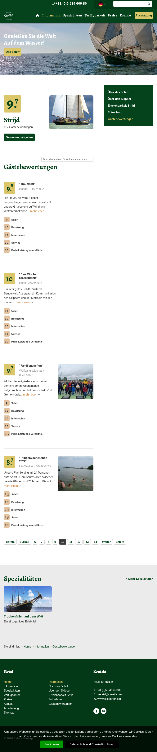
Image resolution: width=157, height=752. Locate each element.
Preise (112, 15)
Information (51, 15)
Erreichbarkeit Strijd (121, 105)
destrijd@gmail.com (109, 694)
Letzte (120, 541)
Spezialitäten (72, 15)
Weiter (106, 541)
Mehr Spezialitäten (140, 578)
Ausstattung (143, 15)
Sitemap (9, 712)
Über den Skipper (119, 98)
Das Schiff (13, 51)
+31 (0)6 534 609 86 (71, 3)
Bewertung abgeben (19, 137)
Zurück (24, 541)
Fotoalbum (115, 112)
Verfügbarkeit (95, 15)
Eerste (10, 541)
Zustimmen (52, 744)
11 (70, 541)
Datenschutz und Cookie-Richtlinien (92, 744)
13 (87, 541)
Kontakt (125, 15)
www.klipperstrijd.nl (109, 698)
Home (7, 681)
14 (95, 541)
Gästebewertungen (120, 119)
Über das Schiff (118, 92)
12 (78, 541)
